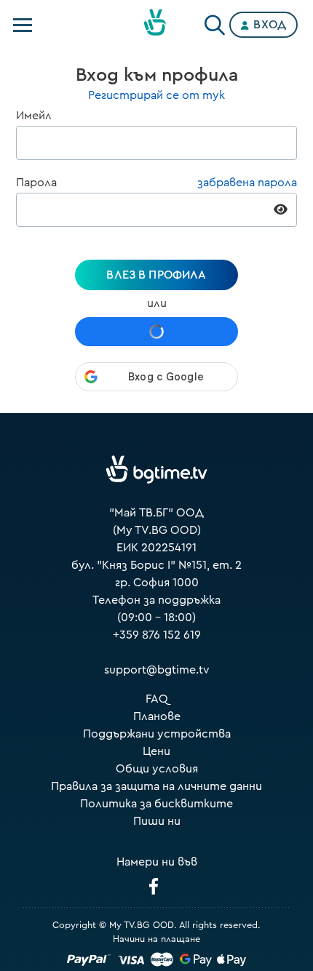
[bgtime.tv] (156, 469)
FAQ (157, 699)
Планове (157, 716)
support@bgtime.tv (157, 670)
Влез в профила (156, 275)
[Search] (215, 22)
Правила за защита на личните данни (156, 786)
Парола (36, 182)
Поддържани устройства (157, 734)
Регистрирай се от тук (156, 95)
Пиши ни (157, 821)
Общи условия (157, 769)
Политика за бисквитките (156, 804)
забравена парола (247, 182)
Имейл (34, 115)
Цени (156, 751)
